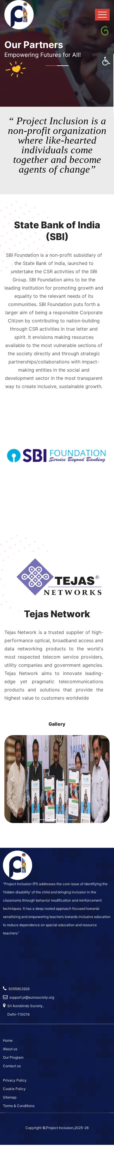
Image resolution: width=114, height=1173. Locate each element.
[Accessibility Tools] (105, 62)
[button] (12, 779)
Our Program (13, 1057)
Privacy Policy (15, 1080)
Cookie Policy (14, 1089)
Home (8, 1040)
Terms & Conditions (18, 1106)
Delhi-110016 (16, 1014)
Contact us (12, 1066)
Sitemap (9, 1097)
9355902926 (18, 989)
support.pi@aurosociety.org (31, 997)
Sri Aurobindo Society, (25, 1006)
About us (10, 1049)
